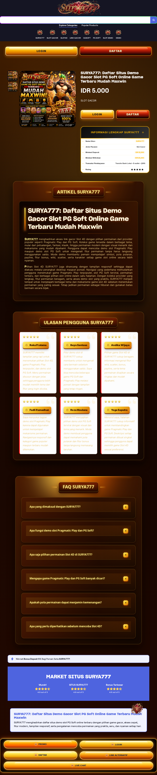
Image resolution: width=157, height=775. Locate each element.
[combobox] (75, 20)
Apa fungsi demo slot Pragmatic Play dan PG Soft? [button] (62, 530)
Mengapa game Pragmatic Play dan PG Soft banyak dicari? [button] (67, 578)
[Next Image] (73, 99)
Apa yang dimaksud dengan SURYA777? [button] (55, 506)
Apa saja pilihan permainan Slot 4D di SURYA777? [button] (61, 554)
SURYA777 (31, 239)
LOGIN (41, 51)
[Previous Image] (21, 99)
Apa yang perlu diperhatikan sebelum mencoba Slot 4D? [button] (66, 626)
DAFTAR (115, 51)
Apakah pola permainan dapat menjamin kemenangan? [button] (66, 602)
